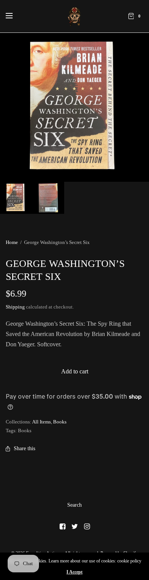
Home (12, 242)
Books (59, 422)
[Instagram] (86, 526)
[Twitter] (74, 526)
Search (74, 505)
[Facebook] (62, 526)
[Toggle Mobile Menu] (14, 16)
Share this (24, 448)
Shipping (15, 307)
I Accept (74, 572)
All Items (41, 422)
